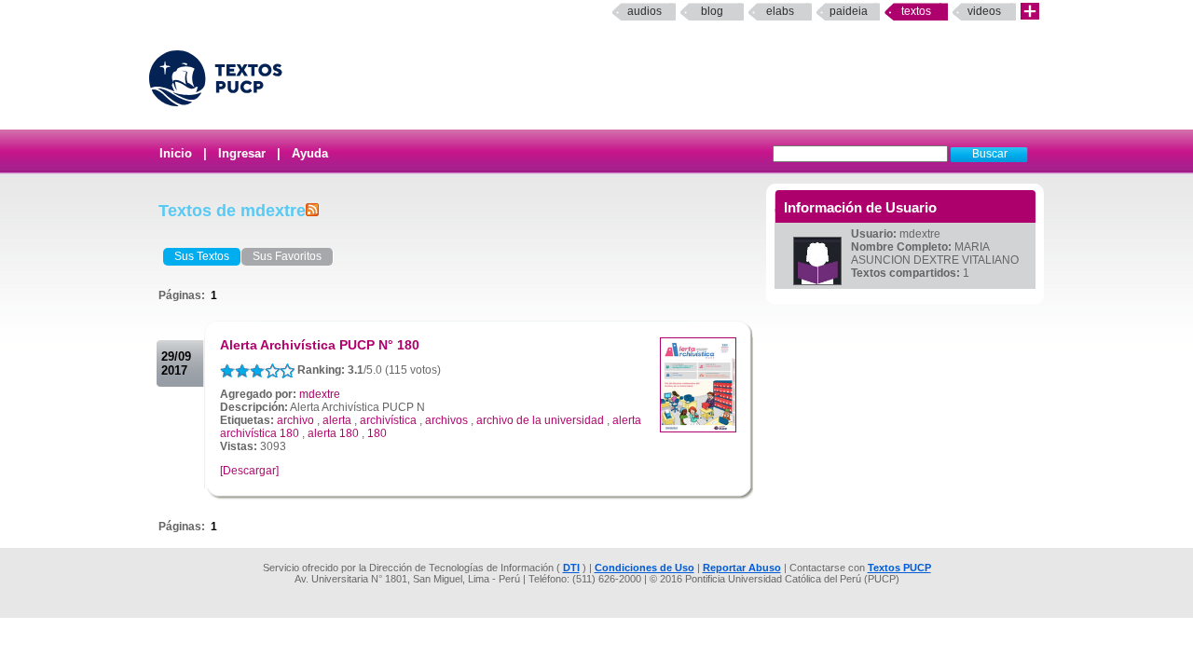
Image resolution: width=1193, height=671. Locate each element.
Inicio (175, 153)
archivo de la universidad (540, 420)
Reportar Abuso (742, 567)
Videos (984, 11)
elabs (780, 11)
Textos (916, 11)
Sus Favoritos (287, 256)
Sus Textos (201, 256)
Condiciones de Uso (644, 567)
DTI (571, 567)
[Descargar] (249, 470)
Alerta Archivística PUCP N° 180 (319, 344)
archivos (446, 420)
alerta (336, 420)
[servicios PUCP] (1030, 12)
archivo (295, 420)
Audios (644, 11)
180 (377, 433)
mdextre (319, 394)
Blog (712, 11)
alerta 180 (333, 433)
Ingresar (242, 153)
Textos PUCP (899, 567)
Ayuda (310, 153)
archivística (388, 420)
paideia (849, 11)
